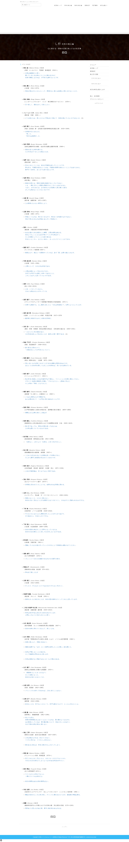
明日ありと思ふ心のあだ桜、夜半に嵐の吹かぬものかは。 (44, 808)
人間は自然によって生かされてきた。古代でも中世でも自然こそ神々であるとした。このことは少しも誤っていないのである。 (40, 273)
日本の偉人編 (68, 5)
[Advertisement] (64, 21)
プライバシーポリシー (97, 99)
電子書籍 (94, 5)
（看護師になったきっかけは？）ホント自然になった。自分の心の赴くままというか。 (36, 675)
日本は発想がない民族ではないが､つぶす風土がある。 (43, 659)
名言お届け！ (104, 5)
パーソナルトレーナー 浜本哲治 (49, 837)
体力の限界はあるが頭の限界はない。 (37, 781)
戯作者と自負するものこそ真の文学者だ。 (39, 318)
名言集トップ (58, 5)
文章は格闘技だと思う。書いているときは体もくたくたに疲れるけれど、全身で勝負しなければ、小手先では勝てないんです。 (42, 75)
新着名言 (87, 5)
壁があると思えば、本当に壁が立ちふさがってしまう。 (43, 745)
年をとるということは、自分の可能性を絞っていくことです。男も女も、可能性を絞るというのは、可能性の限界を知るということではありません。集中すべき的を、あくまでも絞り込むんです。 (53, 167)
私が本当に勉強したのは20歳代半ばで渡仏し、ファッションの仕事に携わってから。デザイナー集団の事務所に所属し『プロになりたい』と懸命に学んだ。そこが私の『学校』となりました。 (52, 381)
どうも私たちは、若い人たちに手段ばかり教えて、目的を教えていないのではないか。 (53, 118)
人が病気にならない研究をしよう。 (36, 203)
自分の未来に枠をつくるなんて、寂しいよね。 (40, 628)
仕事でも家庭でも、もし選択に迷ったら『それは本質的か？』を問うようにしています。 (54, 305)
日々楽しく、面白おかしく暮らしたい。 (38, 104)
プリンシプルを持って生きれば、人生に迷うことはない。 (44, 690)
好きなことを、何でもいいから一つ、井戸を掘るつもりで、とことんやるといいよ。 (52, 704)
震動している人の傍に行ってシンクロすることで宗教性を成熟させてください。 (51, 545)
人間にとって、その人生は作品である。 (38, 266)
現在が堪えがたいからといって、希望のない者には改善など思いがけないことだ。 (52, 91)
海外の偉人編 (78, 5)
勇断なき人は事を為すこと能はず (36, 412)
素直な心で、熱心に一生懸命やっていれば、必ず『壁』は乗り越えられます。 (50, 252)
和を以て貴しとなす (31, 572)
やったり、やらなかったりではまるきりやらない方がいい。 (44, 586)
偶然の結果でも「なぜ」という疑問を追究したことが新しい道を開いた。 (49, 647)
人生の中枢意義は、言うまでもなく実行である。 (41, 471)
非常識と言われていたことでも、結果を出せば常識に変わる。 (45, 484)
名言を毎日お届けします (97, 89)
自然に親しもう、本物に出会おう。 (36, 642)
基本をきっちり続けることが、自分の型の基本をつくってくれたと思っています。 (52, 599)
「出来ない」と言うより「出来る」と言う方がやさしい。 (44, 442)
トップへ (64, 826)
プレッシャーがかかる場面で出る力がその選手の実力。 (43, 558)
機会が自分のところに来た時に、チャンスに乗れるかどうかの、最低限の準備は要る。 (53, 794)
